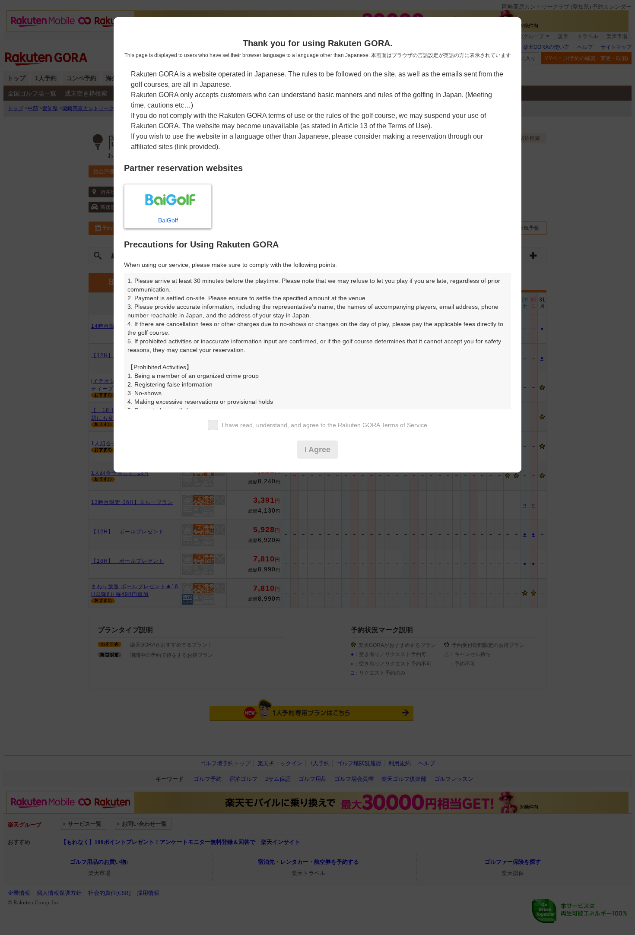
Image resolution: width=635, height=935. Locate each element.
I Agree (317, 449)
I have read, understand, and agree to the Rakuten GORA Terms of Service (324, 425)
